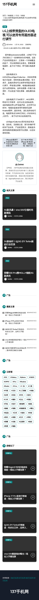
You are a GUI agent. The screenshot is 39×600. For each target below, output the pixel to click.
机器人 (7, 413)
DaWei (21, 164)
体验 (32, 390)
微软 (14, 399)
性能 (29, 399)
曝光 (32, 408)
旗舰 (6, 408)
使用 (15, 48)
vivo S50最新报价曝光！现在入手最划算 (16, 341)
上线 (11, 48)
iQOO (32, 377)
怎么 (21, 399)
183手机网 (29, 578)
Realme (23, 382)
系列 (6, 417)
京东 (14, 390)
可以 (19, 48)
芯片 (21, 417)
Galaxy (14, 377)
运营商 (22, 422)
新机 (30, 404)
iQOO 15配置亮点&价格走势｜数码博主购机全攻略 (15, 349)
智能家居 (23, 408)
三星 (30, 386)
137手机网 (9, 4)
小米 (6, 399)
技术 (14, 404)
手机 (6, 404)
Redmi (7, 386)
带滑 (23, 48)
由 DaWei (9, 44)
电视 (28, 48)
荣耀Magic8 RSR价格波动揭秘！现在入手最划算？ (15, 314)
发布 (29, 395)
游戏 (23, 413)
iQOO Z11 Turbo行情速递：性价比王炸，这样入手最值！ (15, 331)
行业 (4, 26)
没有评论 (28, 44)
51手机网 (22, 578)
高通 (6, 426)
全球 (6, 395)
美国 (14, 417)
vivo (15, 386)
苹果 (29, 417)
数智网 (22, 404)
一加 (23, 386)
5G (6, 377)
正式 (15, 413)
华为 (21, 395)
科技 (30, 413)
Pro (15, 382)
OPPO (7, 382)
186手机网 (14, 578)
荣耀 (6, 422)
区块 (14, 395)
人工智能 (23, 390)
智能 (14, 408)
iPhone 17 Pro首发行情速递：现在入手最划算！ (14, 322)
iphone (23, 377)
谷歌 (14, 422)
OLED (6, 48)
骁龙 (30, 422)
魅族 (14, 426)
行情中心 (8, 453)
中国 (6, 390)
